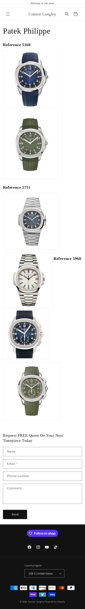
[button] (8, 14)
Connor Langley (36, 601)
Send (15, 514)
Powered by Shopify (55, 601)
